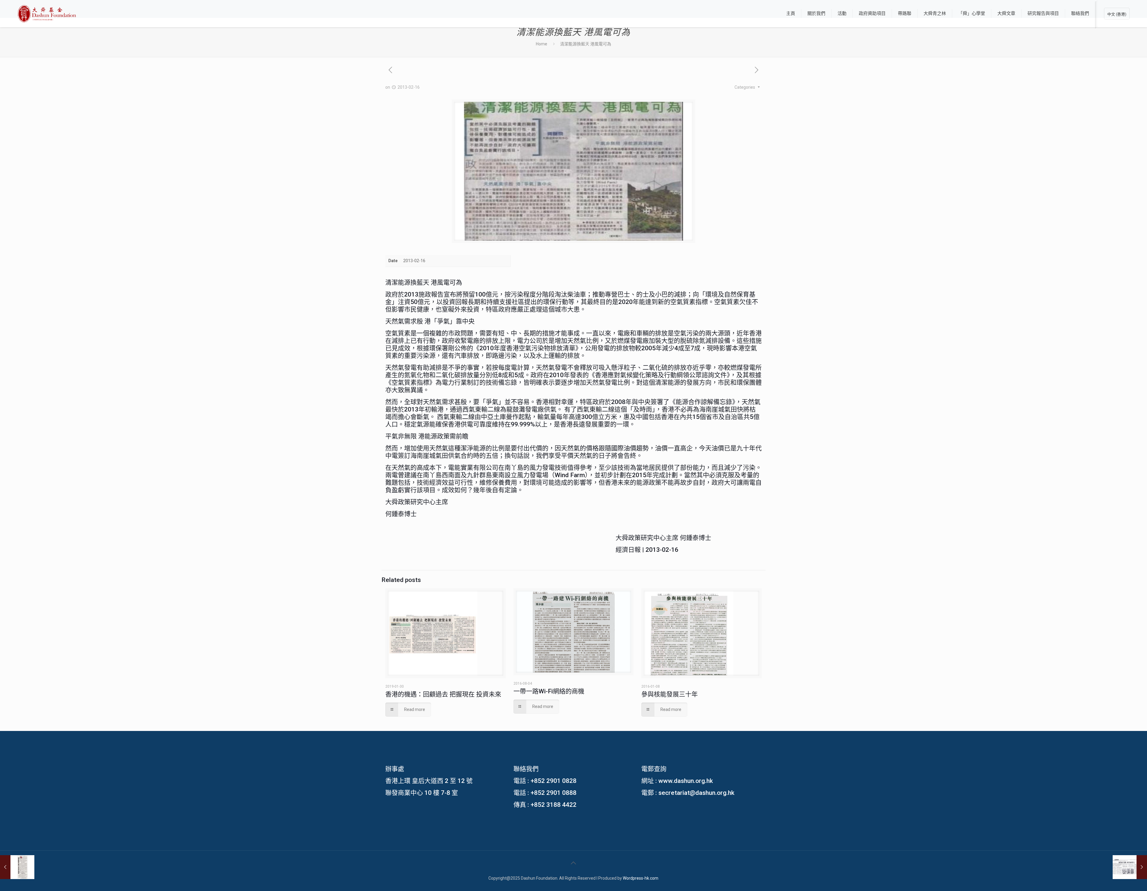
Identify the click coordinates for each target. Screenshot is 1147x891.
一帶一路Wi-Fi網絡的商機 (548, 691)
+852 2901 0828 (553, 780)
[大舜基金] (46, 13)
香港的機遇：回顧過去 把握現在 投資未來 (443, 694)
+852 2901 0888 (553, 792)
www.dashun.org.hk (685, 780)
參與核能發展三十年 (669, 694)
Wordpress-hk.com (640, 878)
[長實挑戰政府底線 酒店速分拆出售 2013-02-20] (17, 867)
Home (541, 44)
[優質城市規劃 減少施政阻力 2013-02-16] (1130, 867)
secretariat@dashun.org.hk (696, 792)
